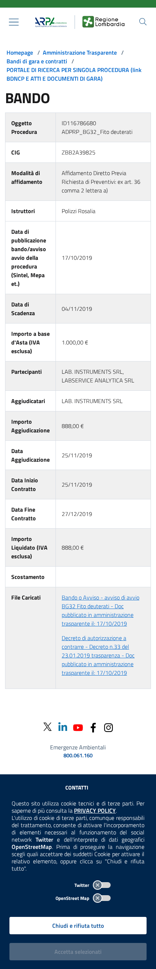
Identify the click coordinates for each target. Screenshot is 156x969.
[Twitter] (47, 727)
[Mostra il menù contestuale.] (14, 22)
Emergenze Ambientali (78, 747)
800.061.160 (78, 755)
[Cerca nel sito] (142, 21)
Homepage (20, 52)
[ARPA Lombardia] (49, 22)
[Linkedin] (63, 727)
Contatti (76, 787)
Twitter (82, 885)
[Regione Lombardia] (103, 22)
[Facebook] (93, 727)
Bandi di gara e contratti (37, 61)
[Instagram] (108, 727)
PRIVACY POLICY (95, 810)
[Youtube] (78, 727)
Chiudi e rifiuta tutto (78, 925)
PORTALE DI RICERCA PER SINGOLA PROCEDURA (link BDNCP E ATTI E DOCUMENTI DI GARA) (74, 74)
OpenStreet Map (73, 898)
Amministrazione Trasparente (80, 52)
